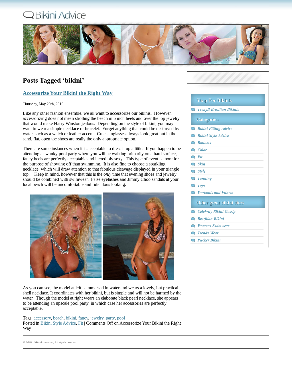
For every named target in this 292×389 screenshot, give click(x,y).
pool (121, 318)
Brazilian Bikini (211, 219)
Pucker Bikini (209, 240)
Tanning (205, 178)
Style (202, 171)
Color (202, 150)
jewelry (97, 318)
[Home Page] (54, 18)
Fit (80, 323)
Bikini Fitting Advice (215, 128)
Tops (201, 185)
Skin (201, 164)
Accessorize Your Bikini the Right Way (68, 93)
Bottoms (204, 143)
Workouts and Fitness (215, 192)
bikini (71, 318)
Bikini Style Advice (58, 323)
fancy (83, 318)
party (110, 318)
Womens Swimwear (213, 226)
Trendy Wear (208, 233)
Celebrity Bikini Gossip (217, 211)
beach (58, 318)
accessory (42, 318)
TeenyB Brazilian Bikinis (218, 109)
